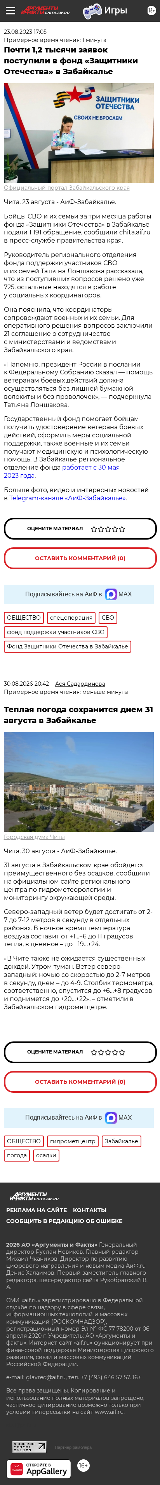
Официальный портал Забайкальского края (67, 187)
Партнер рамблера (73, 1447)
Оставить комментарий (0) (80, 558)
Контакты (89, 1210)
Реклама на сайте (36, 1210)
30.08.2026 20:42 (26, 683)
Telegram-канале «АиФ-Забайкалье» (67, 498)
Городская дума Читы (34, 836)
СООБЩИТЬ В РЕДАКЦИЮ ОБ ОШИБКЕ (64, 1221)
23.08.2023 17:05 (25, 31)
